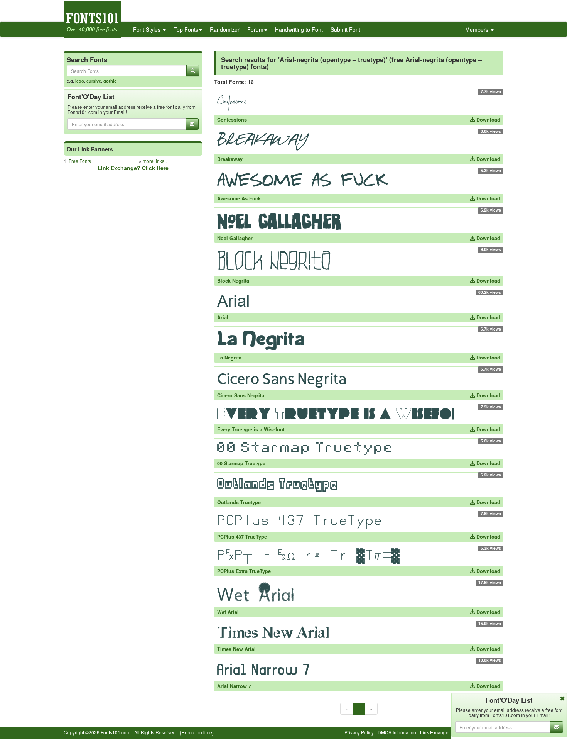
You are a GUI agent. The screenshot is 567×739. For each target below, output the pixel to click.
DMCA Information (397, 732)
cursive (93, 81)
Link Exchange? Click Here (133, 168)
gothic (109, 81)
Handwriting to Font (299, 29)
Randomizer (225, 29)
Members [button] (477, 29)
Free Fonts (80, 161)
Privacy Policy (359, 732)
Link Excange (434, 732)
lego (79, 81)
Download (487, 119)
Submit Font (345, 29)
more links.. (155, 161)
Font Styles (147, 29)
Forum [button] (255, 29)
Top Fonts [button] (186, 29)
